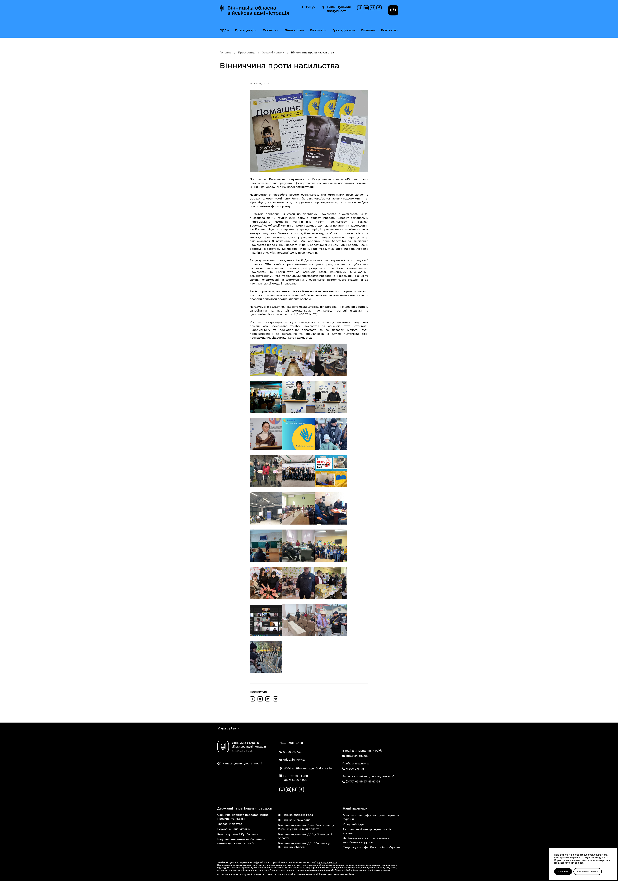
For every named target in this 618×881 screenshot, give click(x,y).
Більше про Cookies (587, 871)
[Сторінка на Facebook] (379, 7)
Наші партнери (355, 808)
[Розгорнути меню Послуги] (277, 30)
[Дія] (393, 10)
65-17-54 (374, 781)
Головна (225, 52)
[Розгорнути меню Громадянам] (354, 30)
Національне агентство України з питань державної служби (241, 841)
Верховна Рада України (233, 828)
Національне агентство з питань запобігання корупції (366, 840)
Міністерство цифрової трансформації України (371, 817)
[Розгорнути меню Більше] (374, 30)
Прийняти (563, 871)
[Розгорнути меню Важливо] (325, 30)
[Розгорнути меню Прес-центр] (255, 30)
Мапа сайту (226, 728)
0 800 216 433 (355, 768)
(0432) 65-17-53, (357, 781)
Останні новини (273, 52)
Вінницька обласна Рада (295, 814)
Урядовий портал (229, 823)
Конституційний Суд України (237, 834)
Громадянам (343, 30)
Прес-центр (244, 30)
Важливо (317, 30)
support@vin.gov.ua (327, 862)
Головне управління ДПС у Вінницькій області (305, 836)
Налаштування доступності (339, 9)
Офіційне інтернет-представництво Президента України (243, 816)
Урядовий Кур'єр (354, 824)
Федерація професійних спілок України (371, 847)
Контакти (388, 30)
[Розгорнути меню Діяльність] (303, 30)
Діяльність (293, 30)
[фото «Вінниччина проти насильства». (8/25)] (298, 434)
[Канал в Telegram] (372, 7)
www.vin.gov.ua (382, 870)
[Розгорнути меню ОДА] (228, 30)
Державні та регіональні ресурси (244, 808)
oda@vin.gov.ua (357, 755)
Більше (367, 30)
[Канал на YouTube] (366, 7)
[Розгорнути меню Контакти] (397, 30)
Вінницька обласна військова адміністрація (258, 10)
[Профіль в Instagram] (359, 7)
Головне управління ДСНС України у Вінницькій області (304, 845)
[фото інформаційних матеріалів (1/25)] (266, 360)
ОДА (223, 30)
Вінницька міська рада (294, 819)
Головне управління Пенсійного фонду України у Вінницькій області (306, 827)
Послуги (269, 30)
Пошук (309, 7)
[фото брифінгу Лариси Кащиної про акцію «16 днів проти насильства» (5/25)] (298, 397)
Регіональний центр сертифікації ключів (367, 831)
